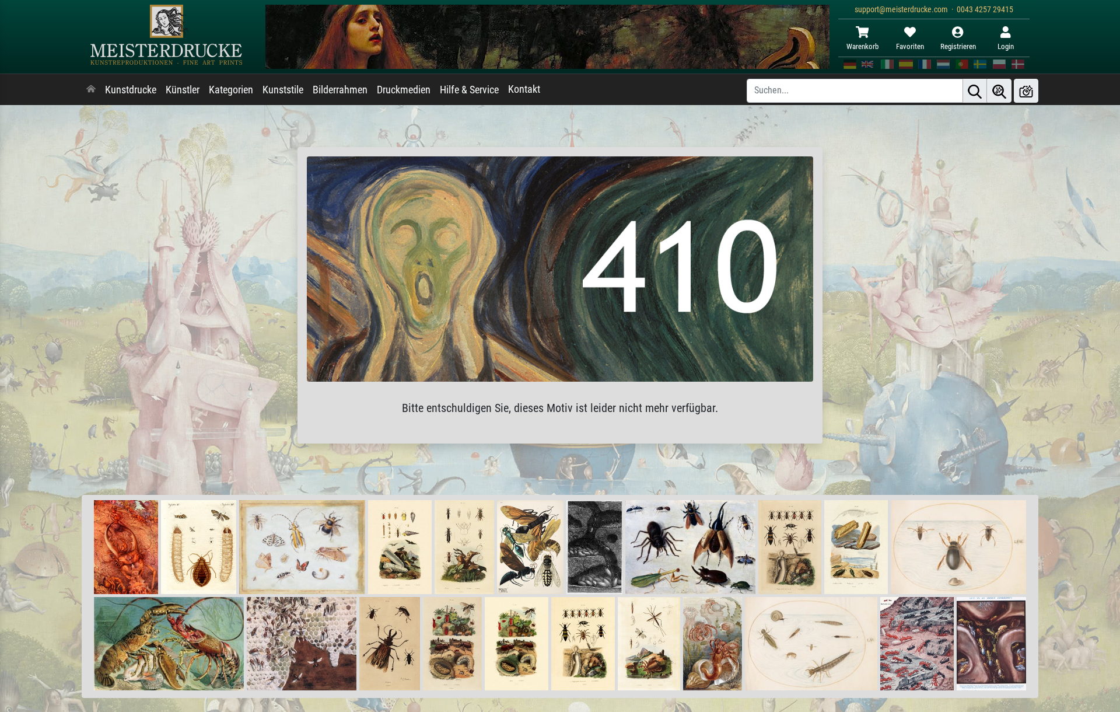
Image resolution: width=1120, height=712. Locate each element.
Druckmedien (403, 90)
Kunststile (282, 90)
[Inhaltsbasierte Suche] (999, 91)
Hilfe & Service (469, 90)
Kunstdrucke (130, 90)
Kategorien (231, 90)
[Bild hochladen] (1026, 91)
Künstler (183, 90)
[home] (91, 90)
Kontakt (524, 89)
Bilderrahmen (340, 90)
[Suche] (975, 91)
